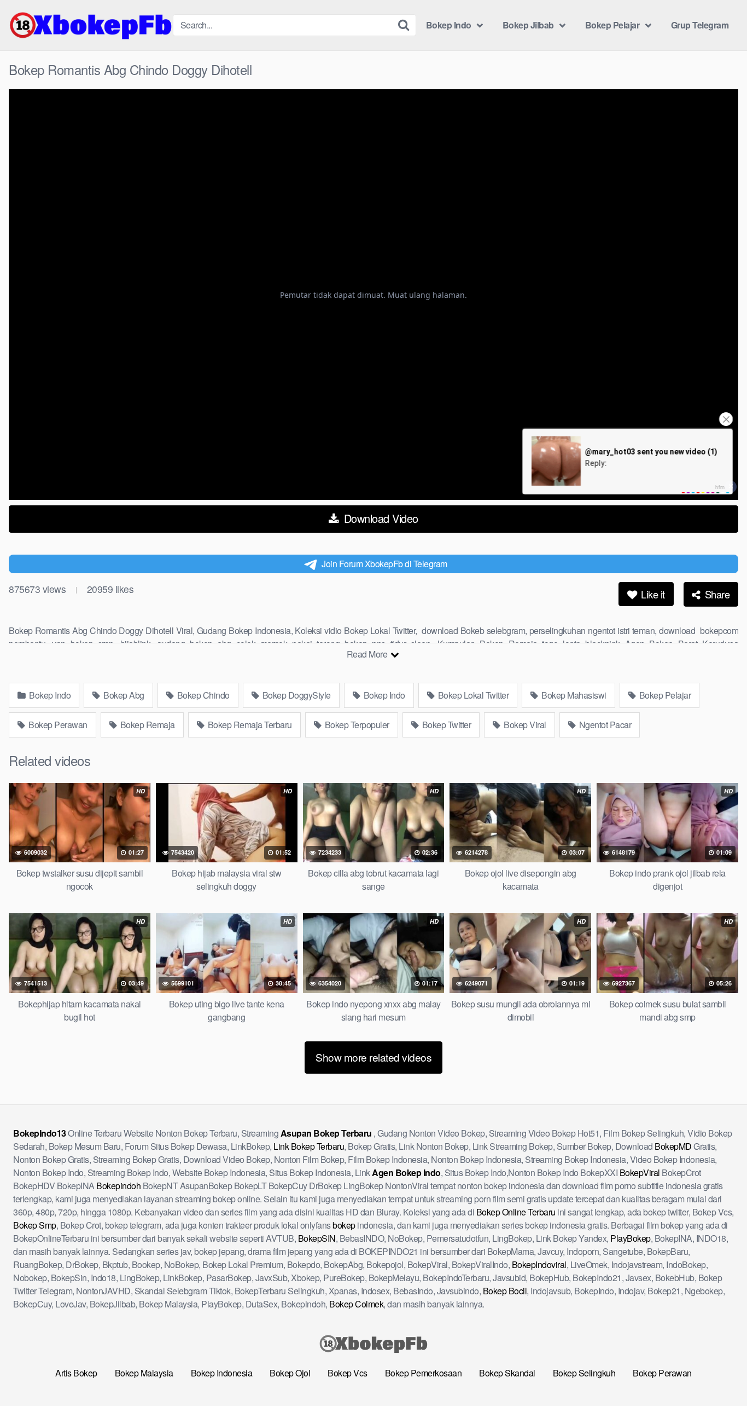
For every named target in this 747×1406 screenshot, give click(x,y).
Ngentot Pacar (604, 724)
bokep (343, 1225)
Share (716, 594)
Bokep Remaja (146, 724)
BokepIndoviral (539, 1264)
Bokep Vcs (347, 1373)
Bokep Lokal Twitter (472, 695)
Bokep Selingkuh (584, 1373)
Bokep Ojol (290, 1373)
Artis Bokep (76, 1373)
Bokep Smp (34, 1225)
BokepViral (640, 1172)
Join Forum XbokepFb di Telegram (384, 563)
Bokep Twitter (445, 724)
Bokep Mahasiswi (573, 695)
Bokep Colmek (356, 1304)
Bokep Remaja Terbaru (249, 724)
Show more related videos (373, 1057)
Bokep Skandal (507, 1373)
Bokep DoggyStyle (295, 695)
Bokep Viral (524, 724)
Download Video (379, 518)
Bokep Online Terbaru (516, 1212)
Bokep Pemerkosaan (423, 1373)
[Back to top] (717, 1371)
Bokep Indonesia (222, 1373)
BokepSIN (317, 1238)
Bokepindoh (118, 1185)
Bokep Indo (448, 25)
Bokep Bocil (505, 1290)
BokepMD (673, 1146)
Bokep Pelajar (612, 25)
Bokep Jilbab (528, 25)
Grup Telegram (700, 25)
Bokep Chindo (202, 695)
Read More (368, 654)
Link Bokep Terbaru (308, 1146)
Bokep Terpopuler (356, 724)
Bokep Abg (123, 695)
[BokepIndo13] (91, 25)
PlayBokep (630, 1238)
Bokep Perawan (57, 724)
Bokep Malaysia (144, 1373)
